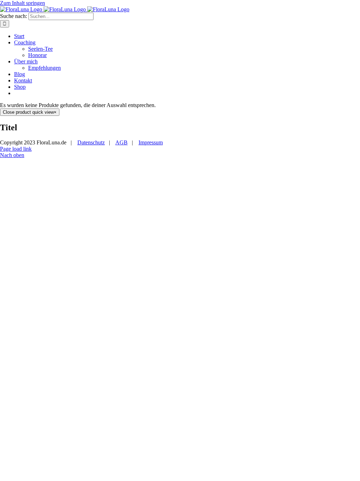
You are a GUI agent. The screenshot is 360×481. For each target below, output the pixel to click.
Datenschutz (91, 142)
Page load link (16, 149)
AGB (121, 142)
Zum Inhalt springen (22, 3)
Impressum (151, 142)
